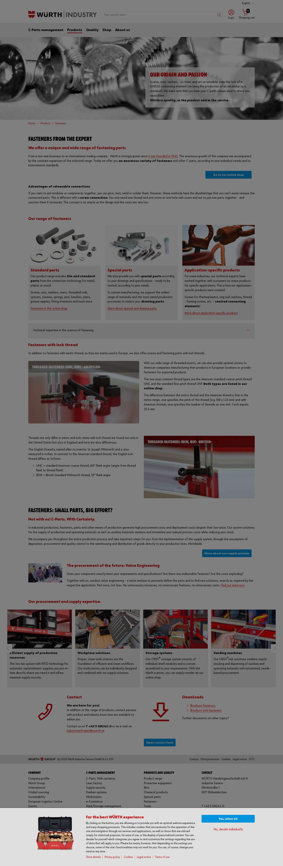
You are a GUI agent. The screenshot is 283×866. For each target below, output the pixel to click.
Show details (93, 857)
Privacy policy (112, 857)
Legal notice (144, 857)
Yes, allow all (228, 818)
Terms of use (162, 857)
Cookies (128, 857)
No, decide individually (228, 829)
